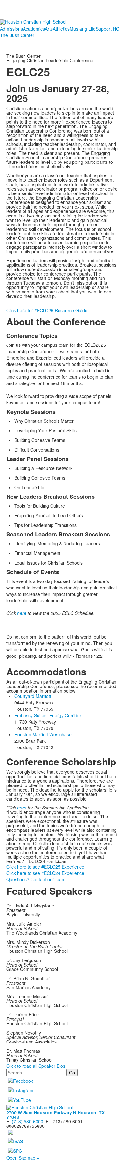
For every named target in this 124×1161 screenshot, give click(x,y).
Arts (49, 29)
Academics (34, 29)
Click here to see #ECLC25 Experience (45, 866)
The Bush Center (17, 35)
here (21, 613)
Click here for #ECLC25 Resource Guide (46, 310)
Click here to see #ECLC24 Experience (45, 873)
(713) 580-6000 (27, 1121)
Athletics (61, 29)
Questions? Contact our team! (36, 879)
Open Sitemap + (22, 1158)
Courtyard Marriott (32, 696)
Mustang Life (83, 29)
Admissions (11, 29)
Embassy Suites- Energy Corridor (47, 715)
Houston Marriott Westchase (43, 734)
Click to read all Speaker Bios (35, 1066)
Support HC (107, 29)
